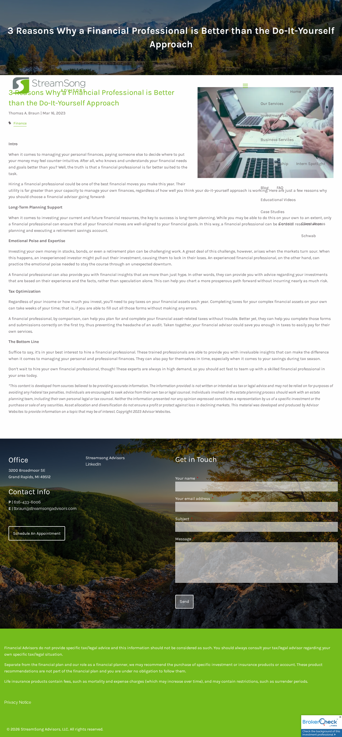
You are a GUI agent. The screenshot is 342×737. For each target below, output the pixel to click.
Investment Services (279, 115)
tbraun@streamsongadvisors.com (45, 508)
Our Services (272, 103)
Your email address (212, 498)
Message (202, 538)
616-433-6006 (27, 502)
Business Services (277, 139)
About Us (317, 91)
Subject (201, 518)
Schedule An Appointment (37, 533)
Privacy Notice (17, 702)
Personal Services (277, 127)
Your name (204, 478)
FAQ (280, 187)
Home (295, 91)
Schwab (308, 235)
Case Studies (272, 211)
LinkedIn (93, 464)
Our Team (277, 151)
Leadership (278, 163)
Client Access (313, 223)
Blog (265, 187)
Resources (270, 175)
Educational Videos (278, 199)
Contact (286, 223)
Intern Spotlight (310, 163)
